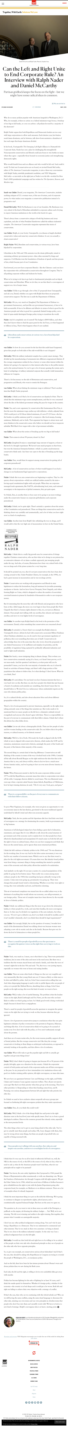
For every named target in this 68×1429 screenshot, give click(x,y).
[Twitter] (29, 1402)
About (34, 1390)
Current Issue (34, 1381)
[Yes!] (34, 3)
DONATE (65, 3)
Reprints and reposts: (10, 1336)
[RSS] (41, 1402)
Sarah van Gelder (8, 107)
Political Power (34, 1371)
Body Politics (34, 1367)
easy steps (34, 1338)
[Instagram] (32, 1402)
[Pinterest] (35, 1402)
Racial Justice (34, 1364)
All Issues (34, 1378)
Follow (34, 1397)
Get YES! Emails (34, 1386)
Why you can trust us (59, 103)
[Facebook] (26, 1402)
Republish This (34, 1343)
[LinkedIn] (38, 1402)
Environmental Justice (34, 1360)
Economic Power (34, 1374)
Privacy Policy (34, 1424)
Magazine (34, 1393)
